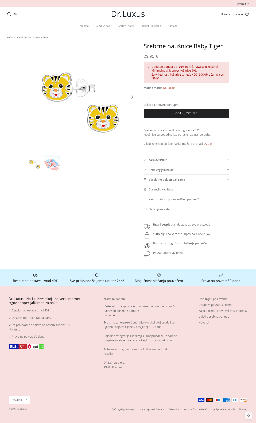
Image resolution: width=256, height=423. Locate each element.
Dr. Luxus (169, 88)
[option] (81, 97)
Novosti (204, 322)
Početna (84, 25)
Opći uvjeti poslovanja (213, 299)
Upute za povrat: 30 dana (215, 305)
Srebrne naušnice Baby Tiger (33, 37)
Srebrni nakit (126, 25)
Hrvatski (241, 3)
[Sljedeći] (132, 97)
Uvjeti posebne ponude (123, 311)
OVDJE (208, 144)
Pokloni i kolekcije (151, 25)
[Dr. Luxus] (128, 14)
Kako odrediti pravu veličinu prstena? (223, 311)
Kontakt (172, 25)
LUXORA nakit (103, 25)
